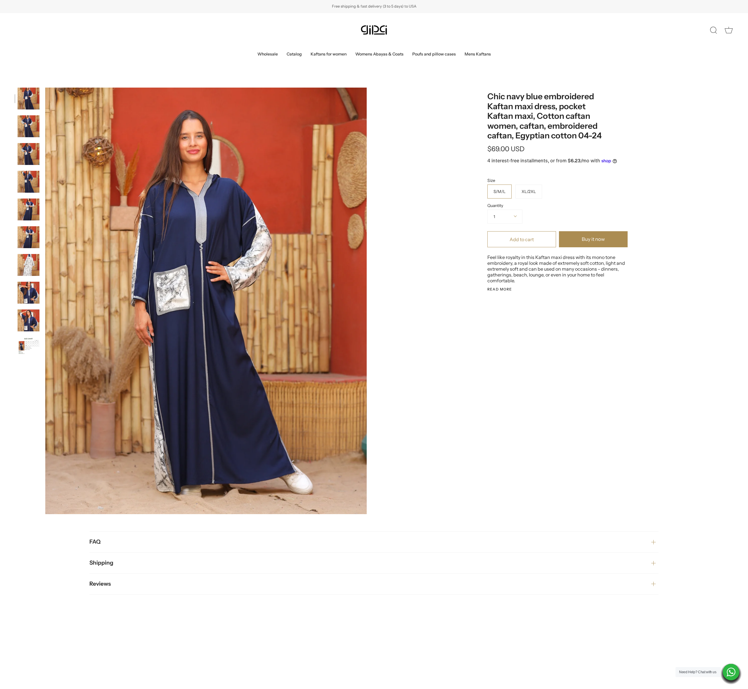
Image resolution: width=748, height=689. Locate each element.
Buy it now (593, 239)
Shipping (101, 562)
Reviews (100, 583)
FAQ (95, 541)
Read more (499, 289)
